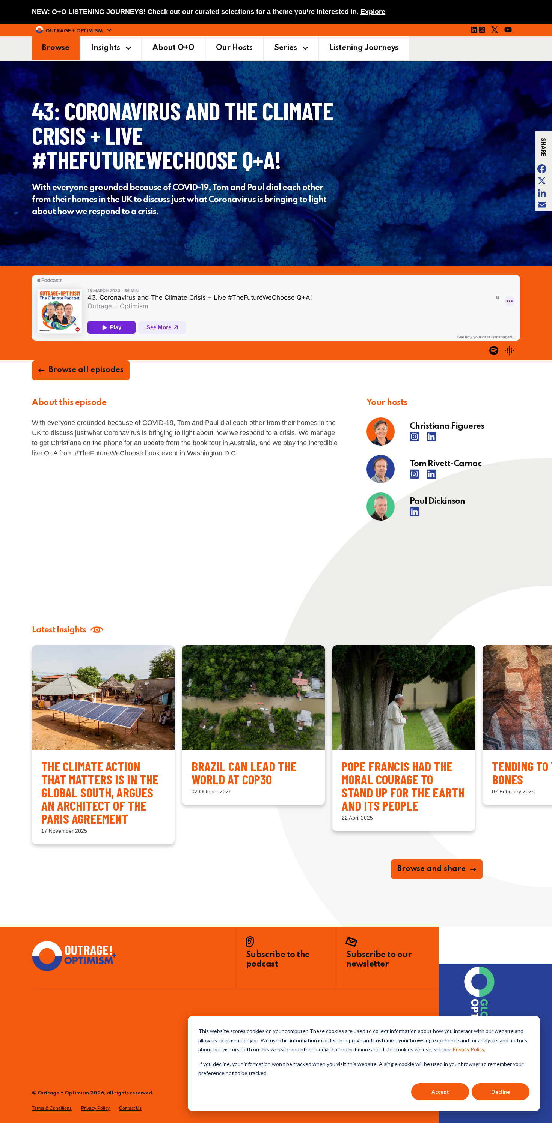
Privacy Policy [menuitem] (95, 1108)
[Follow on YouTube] (510, 31)
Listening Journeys (363, 48)
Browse (55, 48)
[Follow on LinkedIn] (474, 31)
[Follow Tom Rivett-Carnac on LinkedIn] (431, 477)
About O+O (173, 48)
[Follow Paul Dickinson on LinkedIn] (414, 514)
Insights (105, 48)
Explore (372, 11)
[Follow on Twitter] (496, 31)
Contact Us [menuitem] (130, 1108)
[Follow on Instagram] (484, 31)
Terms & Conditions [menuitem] (52, 1108)
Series (285, 48)
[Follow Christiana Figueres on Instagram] (417, 439)
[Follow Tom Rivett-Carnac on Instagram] (417, 477)
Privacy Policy (468, 1049)
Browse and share (431, 869)
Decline (500, 1091)
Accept (440, 1091)
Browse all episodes (86, 370)
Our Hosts (234, 48)
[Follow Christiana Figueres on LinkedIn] (431, 439)
